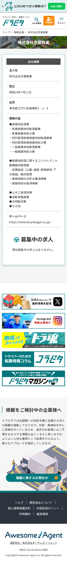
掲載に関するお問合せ (32, 477)
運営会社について (40, 502)
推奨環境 (42, 514)
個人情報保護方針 (19, 508)
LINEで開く (56, 6)
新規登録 (49, 22)
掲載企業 (19, 32)
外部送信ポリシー (47, 508)
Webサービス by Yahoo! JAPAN (33, 549)
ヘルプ (19, 502)
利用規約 (25, 514)
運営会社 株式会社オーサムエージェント (33, 543)
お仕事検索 (36, 23)
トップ (6, 32)
